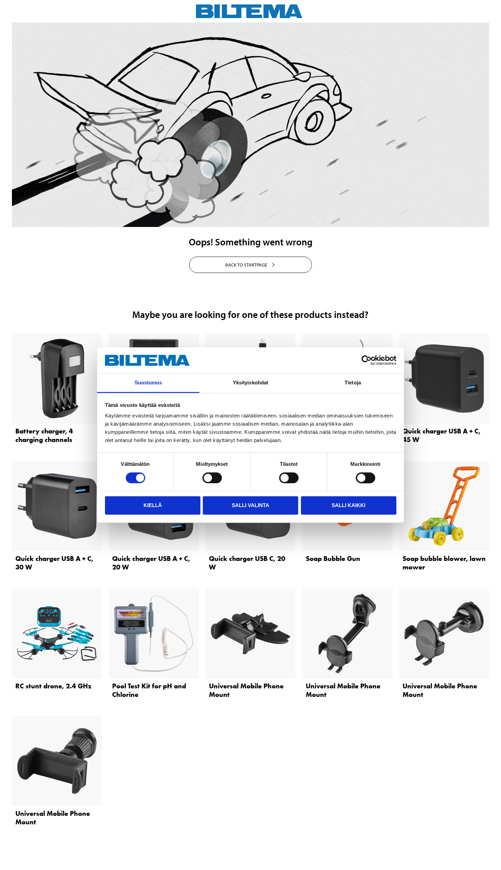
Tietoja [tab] (353, 383)
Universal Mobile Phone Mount (246, 690)
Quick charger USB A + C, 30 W (54, 562)
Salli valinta (250, 505)
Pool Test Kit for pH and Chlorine (149, 690)
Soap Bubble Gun (333, 558)
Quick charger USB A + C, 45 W (442, 435)
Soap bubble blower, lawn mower (444, 562)
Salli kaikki (348, 505)
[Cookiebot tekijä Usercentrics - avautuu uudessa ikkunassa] (366, 360)
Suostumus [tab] (148, 383)
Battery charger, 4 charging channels (44, 435)
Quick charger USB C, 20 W (247, 562)
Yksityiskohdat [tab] (250, 383)
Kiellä (152, 505)
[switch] (212, 477)
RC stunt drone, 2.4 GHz (53, 686)
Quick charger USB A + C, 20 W (151, 562)
